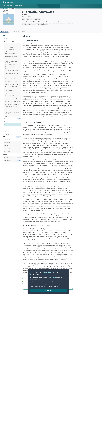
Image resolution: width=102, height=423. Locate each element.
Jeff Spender (45, 101)
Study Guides (9, 5)
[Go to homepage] (8, 2)
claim (44, 181)
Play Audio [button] (37, 27)
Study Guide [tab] (5, 31)
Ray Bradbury (25, 14)
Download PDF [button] (27, 27)
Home (4, 5)
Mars (40, 44)
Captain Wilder (27, 201)
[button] (43, 27)
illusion (42, 81)
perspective (56, 110)
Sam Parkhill (66, 169)
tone (38, 47)
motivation (57, 249)
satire (28, 219)
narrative (54, 65)
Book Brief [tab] (25, 31)
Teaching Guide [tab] (15, 31)
